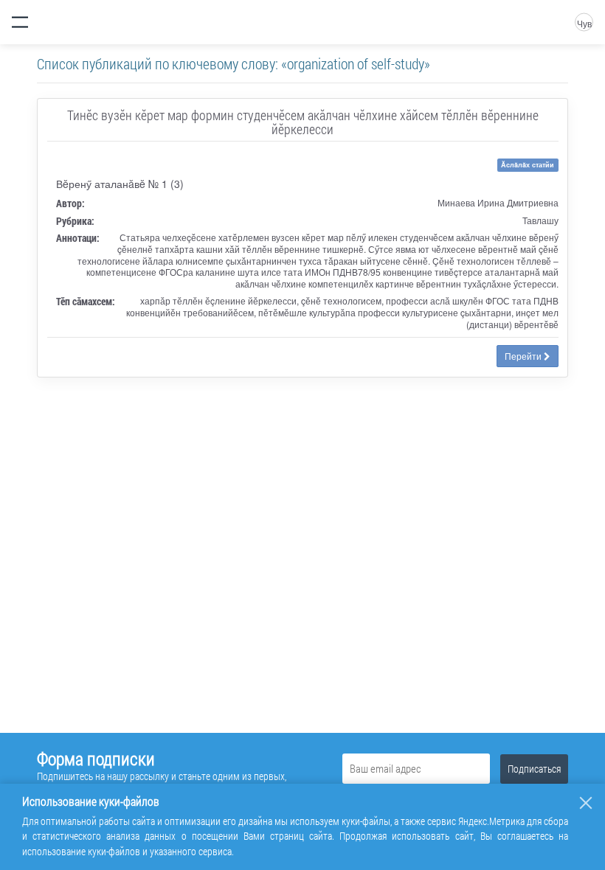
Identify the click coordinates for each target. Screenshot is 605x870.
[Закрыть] (586, 803)
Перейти (524, 355)
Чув (584, 23)
